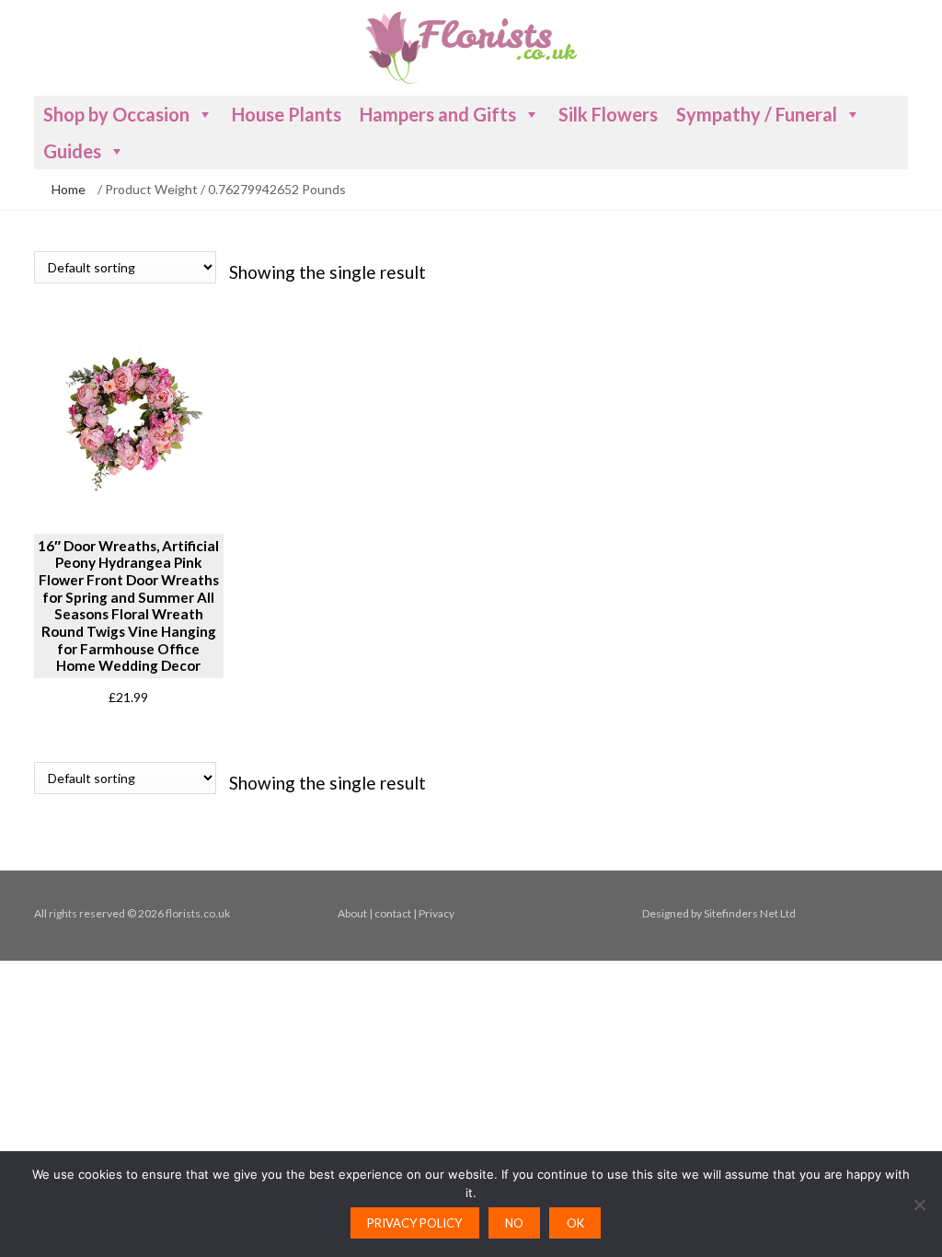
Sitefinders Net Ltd (750, 913)
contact (392, 913)
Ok (575, 1223)
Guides (72, 151)
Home (69, 189)
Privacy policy (414, 1223)
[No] (919, 1204)
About (352, 913)
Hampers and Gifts (438, 114)
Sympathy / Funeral (756, 114)
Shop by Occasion (116, 114)
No (514, 1223)
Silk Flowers (608, 114)
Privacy (436, 913)
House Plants (286, 114)
